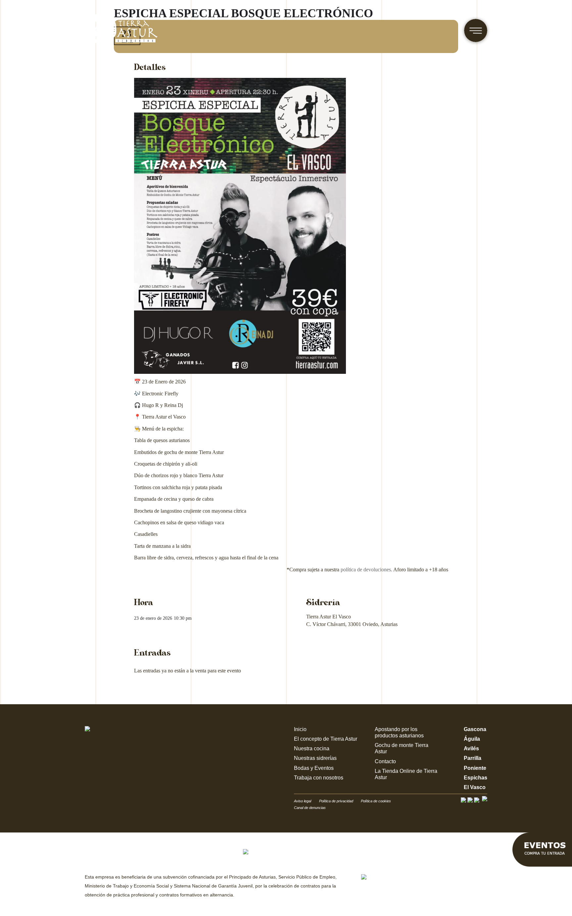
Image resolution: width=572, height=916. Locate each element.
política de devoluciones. (366, 569)
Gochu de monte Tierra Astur (401, 748)
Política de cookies (376, 801)
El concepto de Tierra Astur (325, 739)
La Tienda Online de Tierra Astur (406, 774)
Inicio (300, 729)
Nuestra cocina (311, 748)
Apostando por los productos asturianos (399, 732)
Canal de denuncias (310, 808)
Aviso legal (302, 801)
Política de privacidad (336, 801)
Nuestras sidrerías (315, 758)
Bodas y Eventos (314, 768)
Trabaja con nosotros (318, 777)
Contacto (385, 761)
